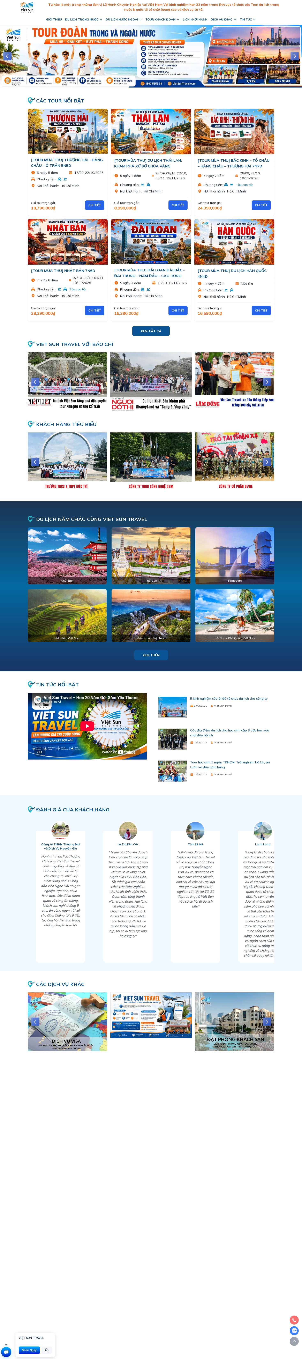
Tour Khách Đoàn (160, 19)
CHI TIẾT (94, 205)
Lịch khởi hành (195, 19)
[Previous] (7, 56)
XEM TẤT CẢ (151, 331)
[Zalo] (294, 1330)
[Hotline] (294, 1320)
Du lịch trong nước (81, 19)
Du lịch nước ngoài (122, 19)
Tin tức (246, 19)
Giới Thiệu (54, 19)
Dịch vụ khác (221, 19)
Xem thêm (151, 655)
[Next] (294, 56)
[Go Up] (294, 1341)
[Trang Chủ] (27, 7)
